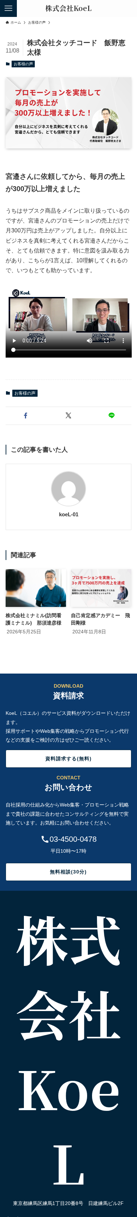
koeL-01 (68, 514)
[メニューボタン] (8, 8)
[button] (26, 416)
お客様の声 (23, 64)
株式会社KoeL (68, 8)
